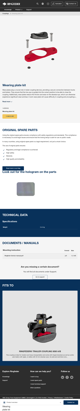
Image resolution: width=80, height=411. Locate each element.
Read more (6, 102)
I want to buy (34, 377)
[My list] (48, 4)
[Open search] (38, 4)
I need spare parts (36, 380)
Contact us (70, 402)
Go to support (40, 277)
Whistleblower (58, 398)
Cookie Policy (68, 398)
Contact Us (72, 4)
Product (17, 9)
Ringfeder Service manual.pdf (14, 256)
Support (29, 9)
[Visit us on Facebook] (67, 377)
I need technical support (38, 384)
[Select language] (43, 4)
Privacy (50, 398)
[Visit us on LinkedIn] (62, 377)
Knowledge (8, 9)
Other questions (35, 388)
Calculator (58, 4)
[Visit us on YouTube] (71, 377)
